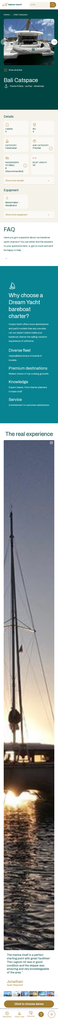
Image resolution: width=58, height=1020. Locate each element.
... (11, 15)
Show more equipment (16, 215)
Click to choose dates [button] (29, 1003)
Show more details (14, 180)
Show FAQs (16, 258)
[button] (54, 42)
